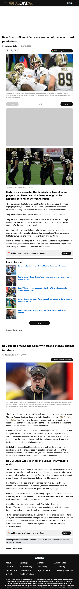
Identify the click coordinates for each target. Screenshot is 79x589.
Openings (24, 563)
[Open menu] (5, 3)
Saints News (17, 330)
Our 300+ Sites (60, 563)
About (8, 563)
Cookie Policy (25, 570)
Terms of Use (11, 570)
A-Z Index (10, 574)
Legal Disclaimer (44, 570)
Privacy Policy (59, 567)
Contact (40, 563)
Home (8, 330)
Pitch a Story (42, 567)
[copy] (18, 50)
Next (67, 104)
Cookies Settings (27, 574)
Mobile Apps (11, 567)
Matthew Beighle (12, 46)
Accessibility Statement (63, 570)
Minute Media (15, 579)
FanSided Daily (26, 567)
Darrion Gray (10, 355)
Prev (12, 104)
